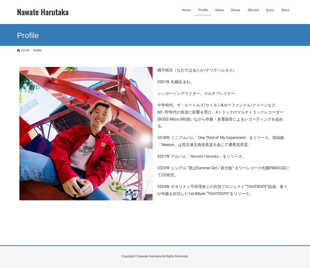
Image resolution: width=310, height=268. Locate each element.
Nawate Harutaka (204, 156)
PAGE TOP (298, 255)
